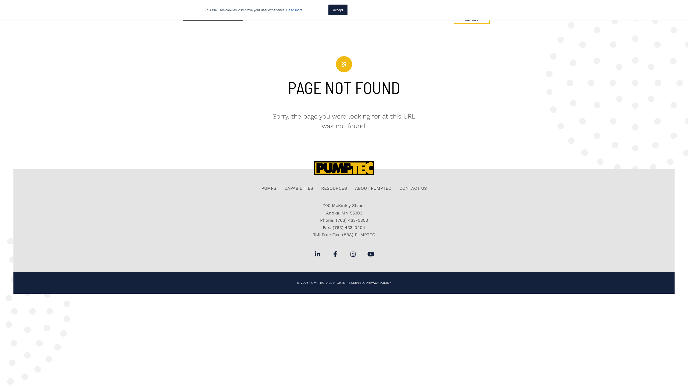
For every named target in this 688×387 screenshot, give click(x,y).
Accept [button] (338, 10)
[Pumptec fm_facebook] (335, 254)
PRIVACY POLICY (378, 283)
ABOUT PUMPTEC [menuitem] (373, 188)
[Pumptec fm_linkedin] (317, 254)
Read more (294, 10)
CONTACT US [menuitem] (413, 188)
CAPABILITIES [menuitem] (298, 188)
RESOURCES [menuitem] (334, 188)
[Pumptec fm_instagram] (353, 254)
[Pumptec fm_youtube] (371, 254)
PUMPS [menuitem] (268, 188)
